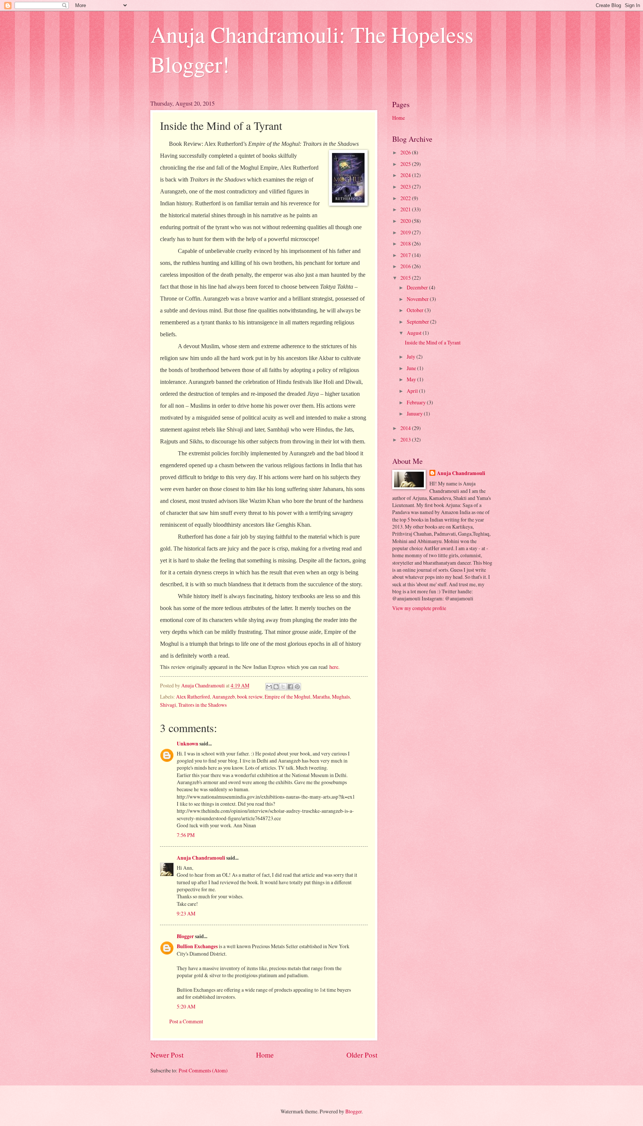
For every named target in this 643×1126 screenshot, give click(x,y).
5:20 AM (186, 1006)
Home (265, 1054)
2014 (406, 428)
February (417, 402)
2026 (406, 152)
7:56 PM (186, 834)
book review (249, 696)
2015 (406, 277)
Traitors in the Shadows (202, 704)
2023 (406, 186)
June (412, 368)
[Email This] (269, 686)
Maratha (321, 696)
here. (334, 666)
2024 (406, 175)
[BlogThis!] (276, 686)
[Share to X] (283, 686)
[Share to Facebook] (290, 686)
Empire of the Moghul (287, 696)
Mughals (341, 696)
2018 (406, 243)
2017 (406, 255)
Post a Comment (186, 1021)
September (418, 321)
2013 (406, 439)
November (418, 298)
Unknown (187, 743)
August (415, 332)
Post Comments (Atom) (203, 1070)
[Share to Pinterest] (297, 686)
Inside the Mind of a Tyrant (433, 342)
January (415, 413)
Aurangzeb (223, 696)
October (416, 310)
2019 (406, 232)
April (413, 390)
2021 (406, 209)
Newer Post (166, 1054)
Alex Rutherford (193, 696)
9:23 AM (186, 913)
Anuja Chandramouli (201, 858)
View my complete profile (419, 608)
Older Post (361, 1054)
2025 (406, 163)
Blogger (185, 936)
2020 (406, 220)
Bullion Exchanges (197, 946)
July (411, 356)
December (418, 287)
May (412, 379)
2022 (406, 198)
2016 (406, 266)
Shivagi (168, 704)
